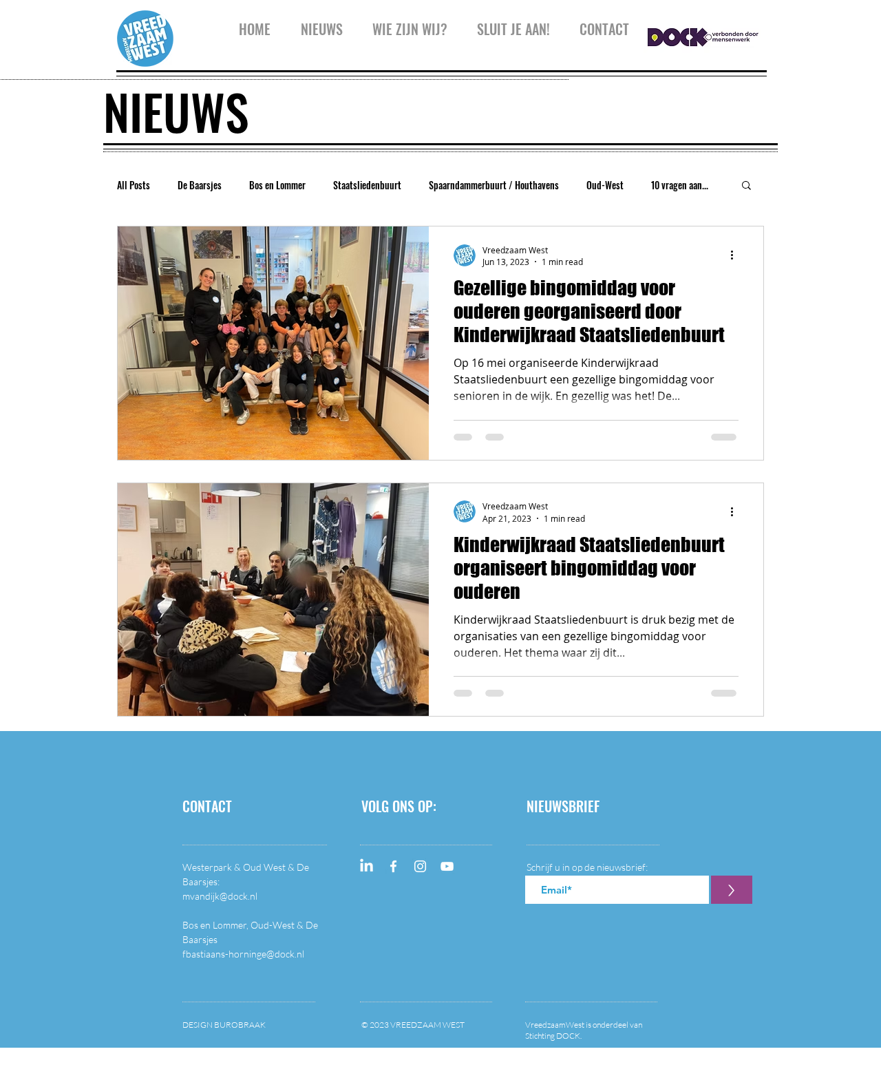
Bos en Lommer (277, 185)
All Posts (133, 185)
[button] (409, 26)
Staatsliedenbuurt (367, 185)
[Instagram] (420, 866)
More (660, 185)
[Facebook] (393, 866)
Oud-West (605, 185)
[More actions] (736, 255)
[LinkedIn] (366, 866)
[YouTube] (447, 866)
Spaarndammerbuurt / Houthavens (494, 185)
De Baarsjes (200, 185)
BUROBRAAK (240, 1024)
